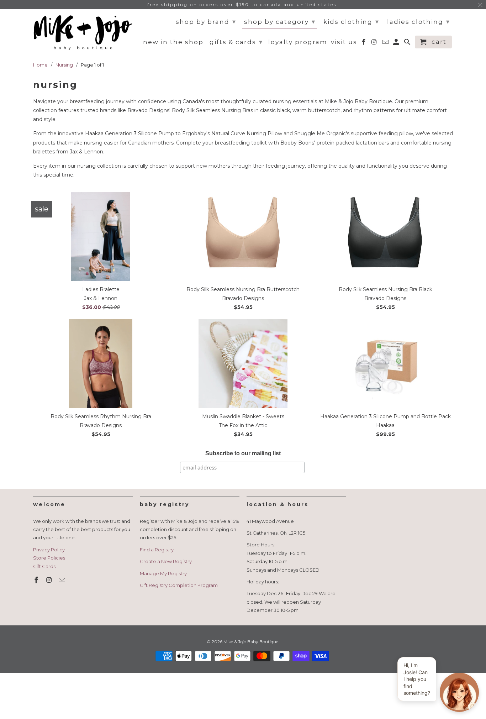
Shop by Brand (206, 22)
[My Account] (397, 43)
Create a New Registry (166, 561)
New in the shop (173, 42)
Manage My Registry (163, 573)
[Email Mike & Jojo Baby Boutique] (63, 580)
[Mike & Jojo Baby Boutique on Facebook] (37, 580)
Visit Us (344, 42)
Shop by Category (280, 22)
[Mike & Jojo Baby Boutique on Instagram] (50, 580)
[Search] (408, 43)
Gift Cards (44, 566)
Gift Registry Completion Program (179, 585)
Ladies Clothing (418, 22)
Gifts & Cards (236, 42)
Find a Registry (157, 549)
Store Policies (49, 558)
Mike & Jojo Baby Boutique (250, 641)
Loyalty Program (297, 42)
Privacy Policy (49, 549)
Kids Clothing (351, 22)
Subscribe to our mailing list (243, 453)
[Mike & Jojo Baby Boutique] (83, 33)
